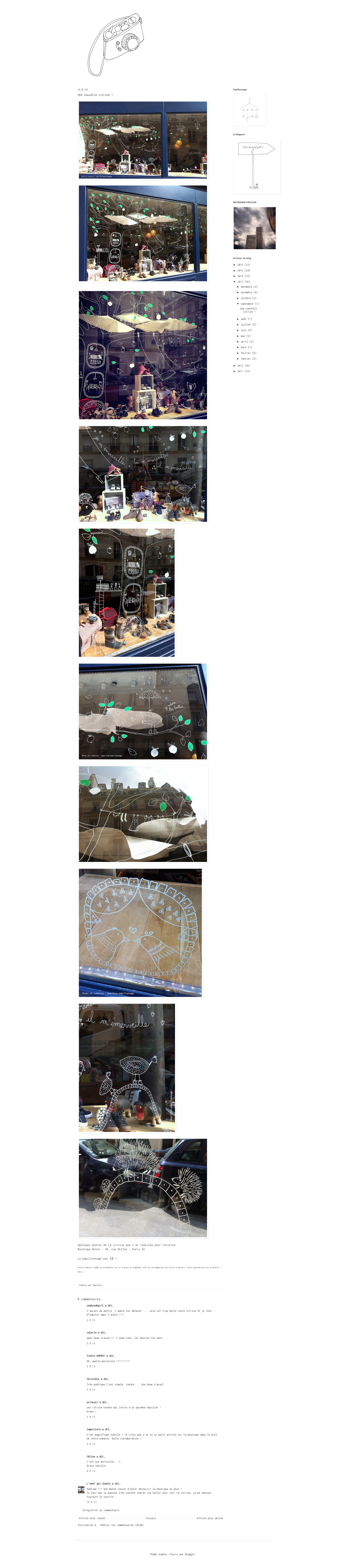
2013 (240, 281)
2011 (240, 371)
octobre (246, 298)
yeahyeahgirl (95, 1305)
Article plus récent (92, 1518)
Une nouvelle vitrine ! (248, 310)
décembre (247, 286)
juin (244, 330)
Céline (91, 1456)
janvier (246, 358)
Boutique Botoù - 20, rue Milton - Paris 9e (111, 1249)
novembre (247, 292)
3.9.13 (91, 1389)
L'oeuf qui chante (99, 1483)
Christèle (93, 1379)
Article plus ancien (210, 1518)
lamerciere (94, 1429)
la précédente (106, 1267)
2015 (240, 270)
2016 (240, 264)
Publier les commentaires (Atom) (122, 1525)
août (244, 318)
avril (245, 341)
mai (243, 336)
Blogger (190, 1554)
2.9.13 (91, 1320)
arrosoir (92, 1402)
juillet (246, 324)
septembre (248, 303)
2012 (240, 365)
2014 (240, 276)
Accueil (151, 1518)
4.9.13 (91, 1470)
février (246, 353)
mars (244, 347)
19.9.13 (92, 1502)
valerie (92, 1332)
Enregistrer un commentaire (101, 1510)
